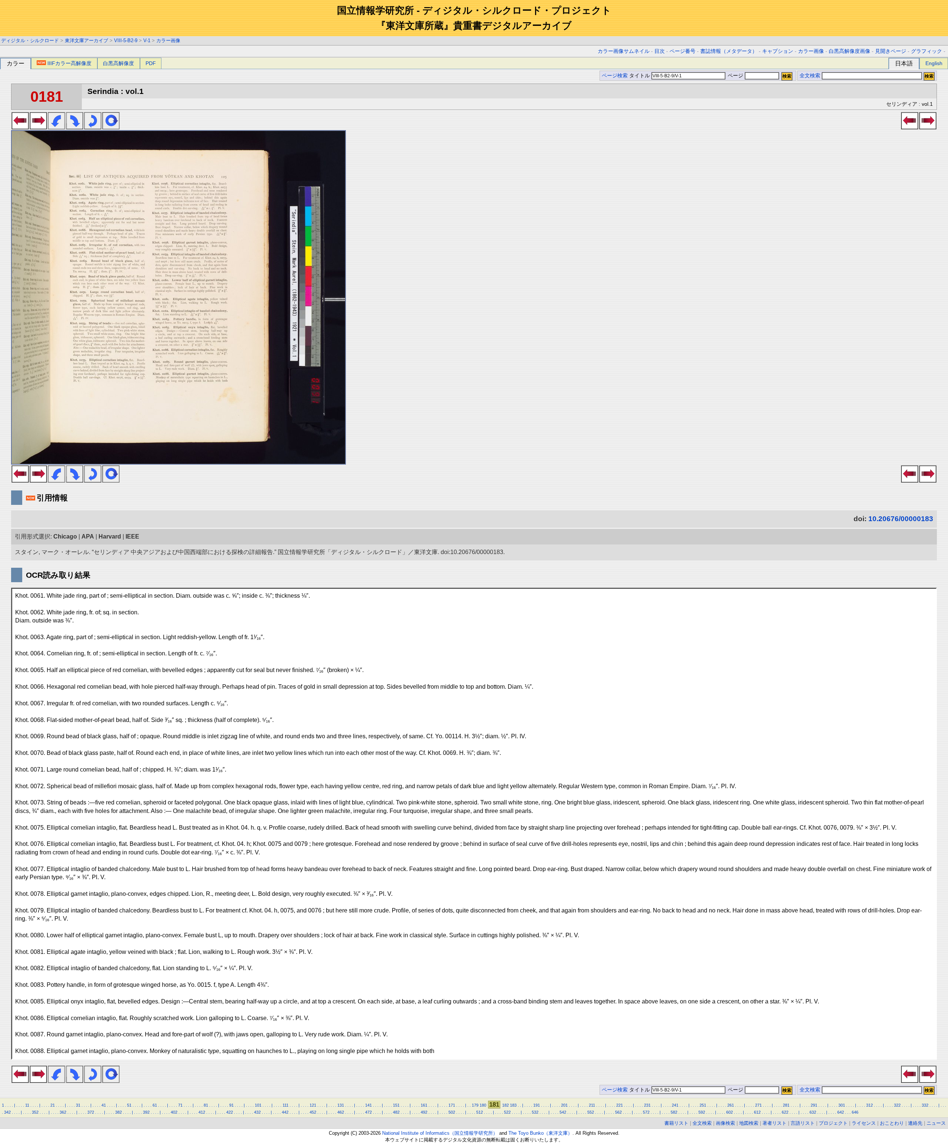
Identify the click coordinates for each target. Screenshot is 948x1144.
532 (535, 1112)
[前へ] (20, 127)
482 (396, 1112)
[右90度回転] (74, 127)
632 (813, 1112)
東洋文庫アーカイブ (86, 40)
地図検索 (748, 1123)
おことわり (892, 1123)
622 (785, 1112)
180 (483, 1105)
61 (155, 1105)
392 (146, 1112)
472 (368, 1112)
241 (675, 1105)
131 (340, 1105)
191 (536, 1105)
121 (313, 1105)
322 (897, 1105)
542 (563, 1112)
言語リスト (803, 1123)
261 (730, 1105)
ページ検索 (615, 75)
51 (129, 1105)
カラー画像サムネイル (624, 51)
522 (507, 1112)
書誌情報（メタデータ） (728, 51)
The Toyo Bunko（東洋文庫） (540, 1133)
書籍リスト (676, 1123)
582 (674, 1112)
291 (814, 1105)
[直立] (111, 127)
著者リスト (774, 1123)
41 (103, 1105)
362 (63, 1112)
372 (90, 1112)
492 (424, 1112)
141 (368, 1105)
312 (869, 1105)
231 (647, 1105)
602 (729, 1112)
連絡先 (915, 1123)
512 (479, 1112)
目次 (659, 51)
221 (619, 1105)
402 (174, 1112)
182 (505, 1105)
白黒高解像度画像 (849, 51)
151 (396, 1105)
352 (35, 1112)
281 (786, 1105)
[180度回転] (92, 127)
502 (451, 1112)
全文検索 (810, 75)
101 (258, 1105)
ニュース (936, 1123)
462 (340, 1112)
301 (841, 1105)
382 (118, 1112)
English (933, 63)
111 (285, 1105)
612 (757, 1112)
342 (7, 1112)
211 (592, 1105)
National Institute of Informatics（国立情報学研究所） (440, 1133)
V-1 (146, 40)
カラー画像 (168, 40)
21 (52, 1105)
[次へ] (38, 127)
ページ (735, 75)
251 (703, 1105)
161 (424, 1105)
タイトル (640, 75)
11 (27, 1105)
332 (925, 1105)
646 (855, 1112)
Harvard (110, 536)
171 (451, 1105)
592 (701, 1112)
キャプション (777, 51)
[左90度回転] (56, 127)
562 (618, 1112)
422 (229, 1112)
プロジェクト (833, 1123)
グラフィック (926, 51)
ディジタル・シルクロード (30, 40)
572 (646, 1112)
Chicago (65, 536)
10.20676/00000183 (900, 519)
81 (206, 1105)
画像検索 (725, 1123)
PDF (151, 63)
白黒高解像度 (118, 63)
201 (564, 1105)
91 (231, 1105)
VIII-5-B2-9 (125, 40)
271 (758, 1105)
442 (285, 1112)
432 (257, 1112)
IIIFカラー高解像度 (69, 63)
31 (78, 1105)
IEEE (132, 536)
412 (201, 1112)
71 (180, 1105)
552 (590, 1112)
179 (475, 1105)
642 (840, 1112)
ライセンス (864, 1123)
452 (313, 1112)
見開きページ (890, 51)
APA (87, 536)
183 (513, 1105)
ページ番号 (682, 51)
